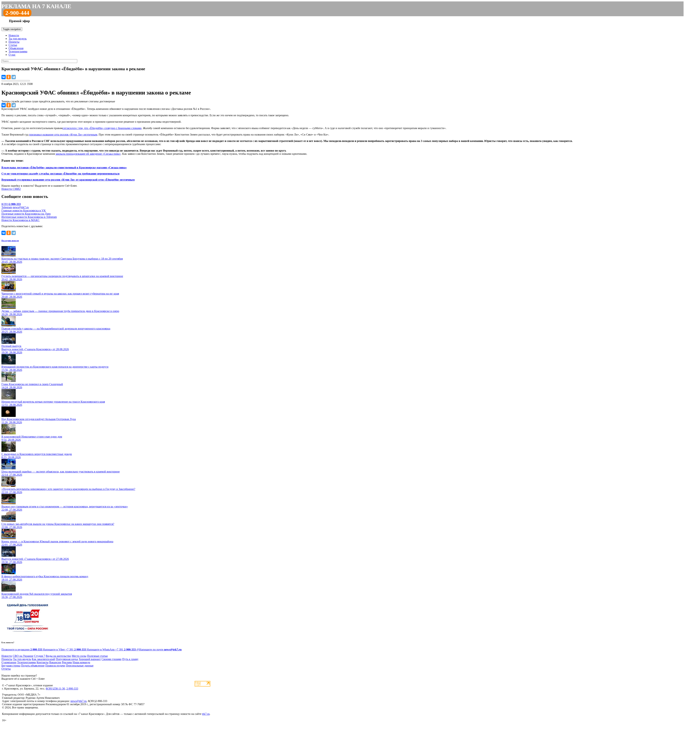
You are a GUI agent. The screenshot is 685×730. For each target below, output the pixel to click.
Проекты (14, 41)
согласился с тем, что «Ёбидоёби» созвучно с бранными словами (101, 128)
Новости (14, 35)
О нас (12, 54)
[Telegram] (13, 77)
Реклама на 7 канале (36, 6)
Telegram (6, 207)
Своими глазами (111, 659)
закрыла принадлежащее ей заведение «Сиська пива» (88, 153)
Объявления (16, 48)
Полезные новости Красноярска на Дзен (26, 213)
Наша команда (81, 662)
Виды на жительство (58, 655)
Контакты (43, 662)
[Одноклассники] (8, 77)
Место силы (79, 655)
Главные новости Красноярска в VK (23, 210)
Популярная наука (67, 659)
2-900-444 (17, 13)
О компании (8, 662)
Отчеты (6, 668)
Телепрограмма (18, 51)
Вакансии (55, 662)
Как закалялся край (43, 659)
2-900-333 (72, 688)
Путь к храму (130, 659)
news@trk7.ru (21, 207)
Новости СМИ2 (11, 188)
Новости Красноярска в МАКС (20, 220)
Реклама (67, 662)
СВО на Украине (23, 655)
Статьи (13, 45)
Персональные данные (79, 665)
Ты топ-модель (18, 38)
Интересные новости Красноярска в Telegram (29, 216)
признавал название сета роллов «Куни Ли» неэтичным (63, 134)
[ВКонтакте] (3, 77)
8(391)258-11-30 (55, 688)
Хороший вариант (90, 659)
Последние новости (10, 240)
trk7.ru (206, 713)
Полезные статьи (97, 655)
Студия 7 (39, 655)
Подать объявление (33, 665)
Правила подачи (55, 665)
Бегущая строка (10, 665)
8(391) (11, 204)
